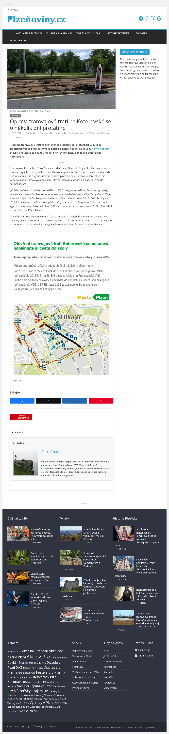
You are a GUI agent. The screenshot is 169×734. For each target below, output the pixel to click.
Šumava (11, 711)
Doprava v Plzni (47, 133)
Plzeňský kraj (27, 690)
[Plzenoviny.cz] (10, 33)
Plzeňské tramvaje (76, 133)
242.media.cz (51, 726)
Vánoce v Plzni (57, 698)
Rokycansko (109, 666)
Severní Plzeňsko (112, 661)
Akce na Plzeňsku (35, 651)
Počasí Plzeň (79, 661)
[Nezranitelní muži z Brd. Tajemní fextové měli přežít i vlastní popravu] (123, 588)
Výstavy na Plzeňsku (18, 703)
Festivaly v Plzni (49, 672)
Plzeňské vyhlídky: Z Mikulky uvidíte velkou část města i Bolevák (93, 534)
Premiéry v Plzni (57, 691)
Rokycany (28, 695)
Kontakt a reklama (84, 727)
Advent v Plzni (14, 651)
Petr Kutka (30, 133)
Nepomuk (11, 686)
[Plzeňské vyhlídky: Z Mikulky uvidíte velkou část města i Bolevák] (71, 527)
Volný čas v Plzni (41, 699)
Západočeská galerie (18, 706)
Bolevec (57, 657)
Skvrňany (38, 695)
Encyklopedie (17, 40)
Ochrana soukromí (133, 727)
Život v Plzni (27, 710)
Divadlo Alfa (40, 663)
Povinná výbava (80, 687)
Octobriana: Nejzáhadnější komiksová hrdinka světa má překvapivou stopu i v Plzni (137, 537)
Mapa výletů (110, 687)
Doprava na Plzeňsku (33, 668)
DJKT (19, 667)
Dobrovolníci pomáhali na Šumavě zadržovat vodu (42, 556)
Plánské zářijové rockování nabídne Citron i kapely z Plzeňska (40, 599)
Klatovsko (108, 672)
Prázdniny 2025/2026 (83, 677)
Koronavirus (17, 681)
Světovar (105, 133)
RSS (160, 727)
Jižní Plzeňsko (110, 656)
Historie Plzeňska (118, 33)
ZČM (57, 706)
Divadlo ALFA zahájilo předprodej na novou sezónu (41, 577)
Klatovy (29, 677)
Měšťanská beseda (51, 682)
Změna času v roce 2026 (85, 672)
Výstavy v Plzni (42, 702)
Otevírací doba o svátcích (85, 682)
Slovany (96, 133)
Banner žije (144, 650)
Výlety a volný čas (88, 33)
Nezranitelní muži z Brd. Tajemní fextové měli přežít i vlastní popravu (147, 594)
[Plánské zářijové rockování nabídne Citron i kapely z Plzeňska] (18, 592)
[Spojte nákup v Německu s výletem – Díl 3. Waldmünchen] (71, 608)
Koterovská (61, 133)
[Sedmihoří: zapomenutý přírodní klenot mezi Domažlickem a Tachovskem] (71, 551)
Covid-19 (14, 662)
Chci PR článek (145, 655)
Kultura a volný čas (59, 33)
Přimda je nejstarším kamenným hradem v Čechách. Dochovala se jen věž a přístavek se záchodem (84, 588)
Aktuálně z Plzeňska (29, 33)
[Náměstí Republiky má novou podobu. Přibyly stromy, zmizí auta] (18, 527)
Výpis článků (150, 727)
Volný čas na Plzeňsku (23, 698)
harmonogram (100, 148)
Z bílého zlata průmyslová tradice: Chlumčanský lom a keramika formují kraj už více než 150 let (147, 620)
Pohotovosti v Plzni (82, 650)
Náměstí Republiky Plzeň (34, 686)
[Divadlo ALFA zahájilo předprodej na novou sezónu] (18, 572)
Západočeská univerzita (42, 706)
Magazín (141, 33)
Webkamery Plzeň (82, 656)
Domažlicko (109, 677)
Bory (64, 657)
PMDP (88, 133)
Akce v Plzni (40, 656)
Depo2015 (27, 663)
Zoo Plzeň (60, 703)
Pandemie (59, 686)
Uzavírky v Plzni (17, 137)
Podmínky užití (102, 727)
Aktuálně (16, 115)
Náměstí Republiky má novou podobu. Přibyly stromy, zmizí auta (42, 534)
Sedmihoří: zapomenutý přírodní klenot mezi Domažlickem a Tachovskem (94, 560)
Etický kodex (117, 727)
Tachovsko (109, 682)
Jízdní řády (77, 666)
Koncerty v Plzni (45, 677)
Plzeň (11, 690)
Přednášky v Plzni (14, 695)
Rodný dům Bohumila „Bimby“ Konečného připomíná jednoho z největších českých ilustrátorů (136, 567)
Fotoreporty (19, 677)
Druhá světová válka (25, 672)
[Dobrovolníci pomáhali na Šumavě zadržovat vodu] (18, 551)
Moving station (34, 682)
